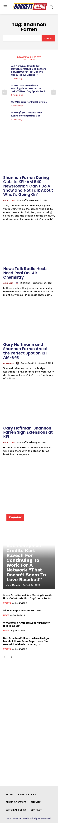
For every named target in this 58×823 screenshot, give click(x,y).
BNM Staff (21, 200)
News (6, 615)
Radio (6, 200)
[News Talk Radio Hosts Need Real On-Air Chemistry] (29, 245)
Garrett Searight (28, 363)
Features (8, 363)
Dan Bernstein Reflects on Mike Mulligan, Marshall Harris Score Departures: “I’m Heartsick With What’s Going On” (27, 641)
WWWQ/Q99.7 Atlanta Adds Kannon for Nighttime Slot (27, 114)
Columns (8, 283)
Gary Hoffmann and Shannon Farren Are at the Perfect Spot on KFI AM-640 (25, 351)
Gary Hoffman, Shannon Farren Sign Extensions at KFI (28, 432)
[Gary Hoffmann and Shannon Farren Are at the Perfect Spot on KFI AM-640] (29, 321)
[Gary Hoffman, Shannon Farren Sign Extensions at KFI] (29, 405)
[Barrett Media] (30, 6)
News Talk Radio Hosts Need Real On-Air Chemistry (25, 273)
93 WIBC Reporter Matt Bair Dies (29, 102)
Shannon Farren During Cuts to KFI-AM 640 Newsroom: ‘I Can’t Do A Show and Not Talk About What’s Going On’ (28, 186)
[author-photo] (14, 200)
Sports (7, 603)
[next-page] (53, 92)
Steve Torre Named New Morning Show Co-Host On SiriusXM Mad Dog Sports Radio (28, 88)
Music (6, 630)
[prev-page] (4, 92)
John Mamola (13, 585)
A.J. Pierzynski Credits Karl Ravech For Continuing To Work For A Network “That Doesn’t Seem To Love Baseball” (28, 70)
